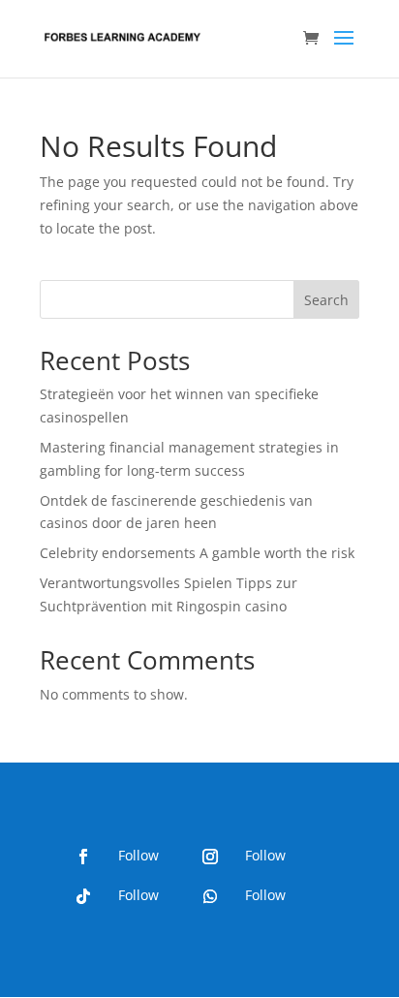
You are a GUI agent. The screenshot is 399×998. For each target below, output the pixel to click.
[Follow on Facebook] (83, 856)
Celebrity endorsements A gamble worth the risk (197, 553)
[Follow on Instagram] (210, 856)
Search (326, 300)
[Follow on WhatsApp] (210, 896)
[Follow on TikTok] (83, 896)
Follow (138, 855)
